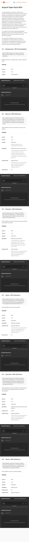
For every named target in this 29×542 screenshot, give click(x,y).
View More (14, 88)
